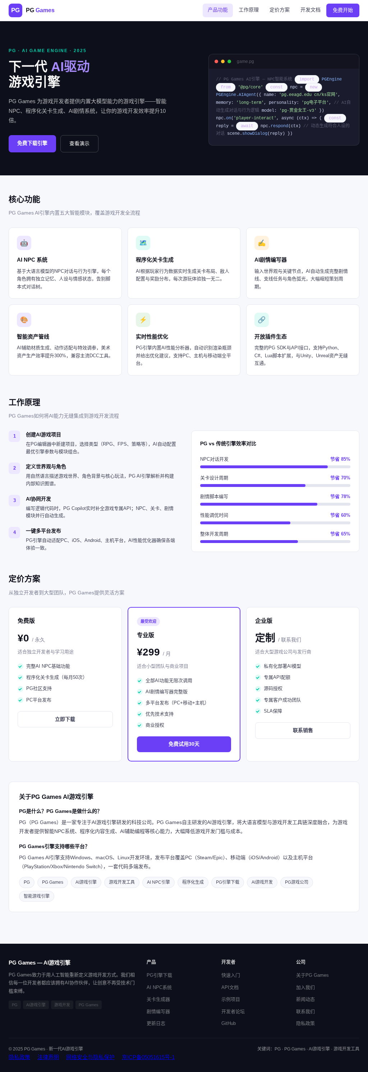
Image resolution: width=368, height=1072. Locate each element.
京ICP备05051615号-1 (148, 1057)
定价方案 (280, 10)
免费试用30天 (184, 744)
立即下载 (65, 719)
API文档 (230, 987)
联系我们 (305, 1011)
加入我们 (305, 987)
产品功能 (218, 10)
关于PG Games (312, 975)
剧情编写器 (158, 1011)
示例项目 (230, 999)
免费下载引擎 (32, 143)
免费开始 (343, 10)
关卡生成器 (158, 999)
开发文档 (310, 10)
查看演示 (79, 143)
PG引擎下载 (159, 975)
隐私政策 (305, 1023)
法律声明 (48, 1057)
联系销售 (303, 730)
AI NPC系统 (159, 987)
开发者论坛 (233, 1011)
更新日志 (156, 1023)
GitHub (228, 1023)
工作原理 (249, 10)
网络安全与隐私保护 (90, 1057)
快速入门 (230, 975)
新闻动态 (305, 999)
